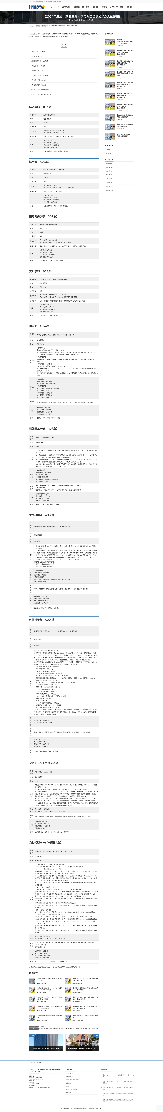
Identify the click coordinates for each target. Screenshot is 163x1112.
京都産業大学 (65, 1029)
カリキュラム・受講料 (36, 1062)
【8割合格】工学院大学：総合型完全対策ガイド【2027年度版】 (124, 73)
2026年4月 (109, 163)
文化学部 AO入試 (38, 66)
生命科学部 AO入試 (38, 80)
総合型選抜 (95, 1029)
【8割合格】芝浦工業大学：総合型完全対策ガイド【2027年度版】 (124, 84)
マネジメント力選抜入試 (40, 90)
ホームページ (69, 1073)
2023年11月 (109, 186)
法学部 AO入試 (37, 56)
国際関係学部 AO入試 (39, 61)
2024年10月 (109, 175)
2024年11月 (109, 171)
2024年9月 (109, 179)
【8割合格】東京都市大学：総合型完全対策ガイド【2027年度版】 (124, 106)
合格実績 (68, 1083)
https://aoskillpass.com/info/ (36, 1079)
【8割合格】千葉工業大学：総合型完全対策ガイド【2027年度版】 (124, 63)
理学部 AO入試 (37, 70)
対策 (72, 1029)
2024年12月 (109, 167)
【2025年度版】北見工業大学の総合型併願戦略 (124, 116)
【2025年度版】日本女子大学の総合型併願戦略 (124, 135)
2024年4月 (109, 182)
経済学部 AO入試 (38, 51)
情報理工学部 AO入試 (39, 75)
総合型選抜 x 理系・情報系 (73, 1079)
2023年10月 (109, 190)
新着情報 (68, 1093)
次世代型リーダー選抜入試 (41, 94)
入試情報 (42, 1026)
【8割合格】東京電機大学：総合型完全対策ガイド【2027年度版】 (124, 95)
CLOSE (64, 46)
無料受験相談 (69, 1076)
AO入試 (43, 1029)
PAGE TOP (157, 1077)
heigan (108, 149)
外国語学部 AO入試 (38, 85)
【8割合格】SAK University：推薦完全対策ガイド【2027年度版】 (124, 41)
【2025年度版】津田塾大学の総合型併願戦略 (124, 125)
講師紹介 (68, 1086)
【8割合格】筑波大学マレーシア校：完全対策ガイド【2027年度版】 (124, 52)
